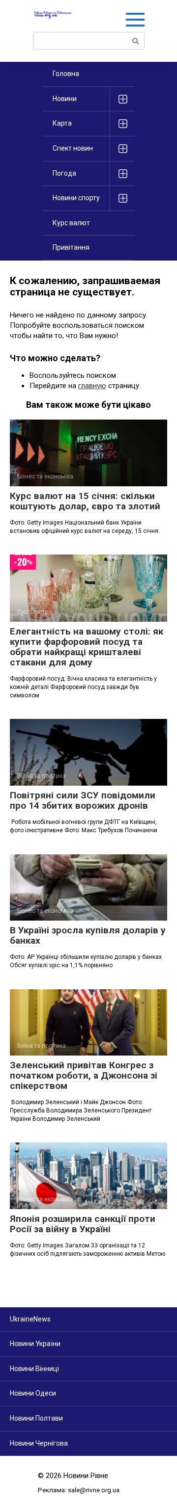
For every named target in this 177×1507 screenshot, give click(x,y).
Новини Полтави (36, 1418)
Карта (62, 123)
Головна (66, 74)
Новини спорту (76, 198)
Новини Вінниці (34, 1369)
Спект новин (73, 148)
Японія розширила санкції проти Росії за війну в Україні (82, 1224)
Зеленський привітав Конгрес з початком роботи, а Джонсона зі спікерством (83, 1075)
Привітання (71, 247)
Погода (64, 173)
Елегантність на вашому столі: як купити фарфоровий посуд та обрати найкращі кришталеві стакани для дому (86, 647)
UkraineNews (30, 1319)
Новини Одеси (33, 1393)
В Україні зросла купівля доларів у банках (88, 935)
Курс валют (71, 223)
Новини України (35, 1344)
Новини (65, 99)
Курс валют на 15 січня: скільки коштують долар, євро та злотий (85, 501)
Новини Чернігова (39, 1443)
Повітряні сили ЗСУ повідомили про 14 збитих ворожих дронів (82, 800)
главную (92, 385)
